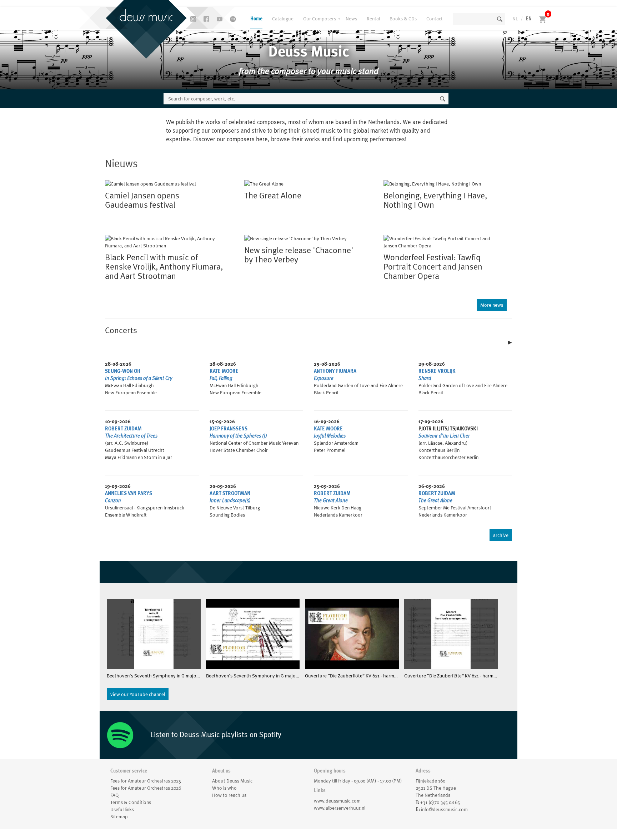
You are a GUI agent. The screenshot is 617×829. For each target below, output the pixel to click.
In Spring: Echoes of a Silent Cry (138, 378)
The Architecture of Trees (131, 436)
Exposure (323, 378)
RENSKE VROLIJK (437, 371)
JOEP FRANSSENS (228, 428)
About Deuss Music (232, 781)
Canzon (113, 500)
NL (515, 18)
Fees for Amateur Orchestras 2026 (145, 788)
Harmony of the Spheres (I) (238, 436)
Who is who (224, 788)
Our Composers (319, 18)
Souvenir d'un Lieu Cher (444, 436)
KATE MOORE (224, 371)
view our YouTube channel (137, 694)
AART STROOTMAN (230, 493)
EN (529, 18)
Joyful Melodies (330, 436)
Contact (434, 18)
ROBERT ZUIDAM (123, 428)
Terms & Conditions (130, 802)
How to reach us (229, 795)
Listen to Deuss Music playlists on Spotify (215, 734)
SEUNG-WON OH (122, 371)
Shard (424, 378)
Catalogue (283, 18)
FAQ (114, 795)
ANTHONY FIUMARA (335, 371)
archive (500, 535)
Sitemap (119, 816)
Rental (373, 18)
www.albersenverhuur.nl (339, 808)
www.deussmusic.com (337, 801)
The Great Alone (331, 500)
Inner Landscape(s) (230, 500)
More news (491, 305)
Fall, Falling (221, 378)
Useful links (122, 809)
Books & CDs (403, 18)
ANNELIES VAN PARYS (128, 493)
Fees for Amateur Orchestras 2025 (145, 781)
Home (256, 18)
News (351, 18)
